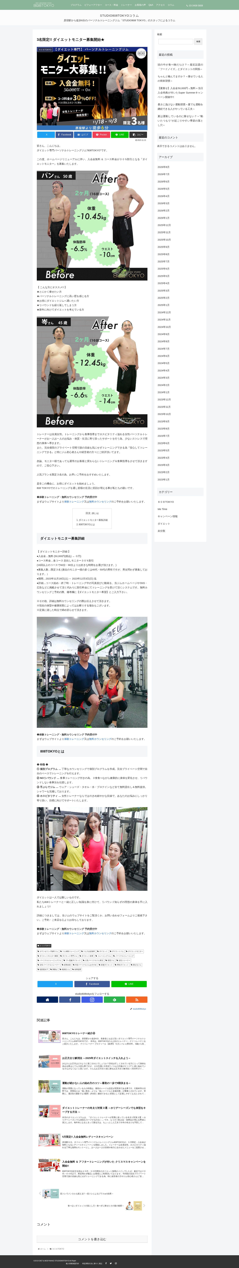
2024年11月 (164, 319)
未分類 (161, 531)
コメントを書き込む (92, 1239)
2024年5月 (164, 363)
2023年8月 (164, 428)
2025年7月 (164, 261)
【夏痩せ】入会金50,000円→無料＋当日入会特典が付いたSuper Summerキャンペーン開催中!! (180, 93)
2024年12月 (164, 312)
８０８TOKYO (45, 946)
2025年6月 (164, 268)
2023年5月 (164, 450)
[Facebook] (107, 1263)
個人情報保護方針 (72, 1264)
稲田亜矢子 (44, 969)
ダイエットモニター (135, 951)
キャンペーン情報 (168, 516)
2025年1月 (164, 305)
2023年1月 (164, 479)
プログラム (76, 5)
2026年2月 (164, 210)
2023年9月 (164, 421)
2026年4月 (164, 196)
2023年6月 (164, 443)
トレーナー (126, 5)
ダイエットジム (118, 951)
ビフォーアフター (93, 5)
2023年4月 (164, 457)
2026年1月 (164, 218)
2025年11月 (164, 232)
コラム (171, 5)
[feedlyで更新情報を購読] (114, 1000)
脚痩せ (54, 969)
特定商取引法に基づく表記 (92, 1264)
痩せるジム (137, 965)
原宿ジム (111, 960)
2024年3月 (164, 377)
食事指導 (77, 969)
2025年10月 (164, 239)
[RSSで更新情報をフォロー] (136, 1000)
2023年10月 (164, 414)
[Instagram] (117, 1263)
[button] (138, 135)
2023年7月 (164, 436)
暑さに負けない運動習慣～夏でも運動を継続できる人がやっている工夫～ (180, 106)
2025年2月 (164, 297)
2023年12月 (164, 399)
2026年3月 (164, 203)
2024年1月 (164, 392)
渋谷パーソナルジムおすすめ (86, 965)
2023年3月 (164, 465)
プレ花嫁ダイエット (73, 960)
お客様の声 (140, 5)
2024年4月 (164, 370)
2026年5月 (164, 188)
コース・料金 (111, 5)
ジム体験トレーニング (70, 951)
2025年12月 (164, 225)
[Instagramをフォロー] (92, 1000)
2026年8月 (164, 167)
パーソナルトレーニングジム (50, 960)
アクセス (160, 5)
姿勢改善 (67, 965)
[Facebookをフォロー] (69, 1000)
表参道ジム (66, 969)
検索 (159, 34)
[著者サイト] (47, 1000)
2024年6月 (164, 356)
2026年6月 (164, 181)
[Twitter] (112, 1263)
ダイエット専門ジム (69, 956)
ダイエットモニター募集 (49, 956)
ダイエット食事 (87, 956)
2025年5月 (164, 276)
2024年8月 (164, 341)
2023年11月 (164, 407)
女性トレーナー (124, 960)
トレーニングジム (104, 956)
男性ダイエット (123, 965)
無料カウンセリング (100, 501)
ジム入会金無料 (89, 951)
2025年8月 (164, 254)
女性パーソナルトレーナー (50, 965)
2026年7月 (164, 174)
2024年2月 (164, 385)
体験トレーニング (74, 501)
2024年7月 (164, 348)
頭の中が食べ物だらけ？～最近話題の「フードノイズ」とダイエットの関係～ (180, 66)
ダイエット (103, 951)
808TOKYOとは (87, 524)
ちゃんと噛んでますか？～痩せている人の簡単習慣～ (180, 78)
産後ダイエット (107, 965)
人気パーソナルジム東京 (94, 960)
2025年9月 (164, 247)
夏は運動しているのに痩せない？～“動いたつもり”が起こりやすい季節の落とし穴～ (180, 121)
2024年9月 (164, 334)
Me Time (162, 509)
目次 (88, 513)
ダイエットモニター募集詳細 (93, 520)
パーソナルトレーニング (124, 956)
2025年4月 (164, 283)
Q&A (151, 5)
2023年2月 (164, 472)
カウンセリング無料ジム (49, 951)
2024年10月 (164, 327)
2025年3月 (164, 290)
